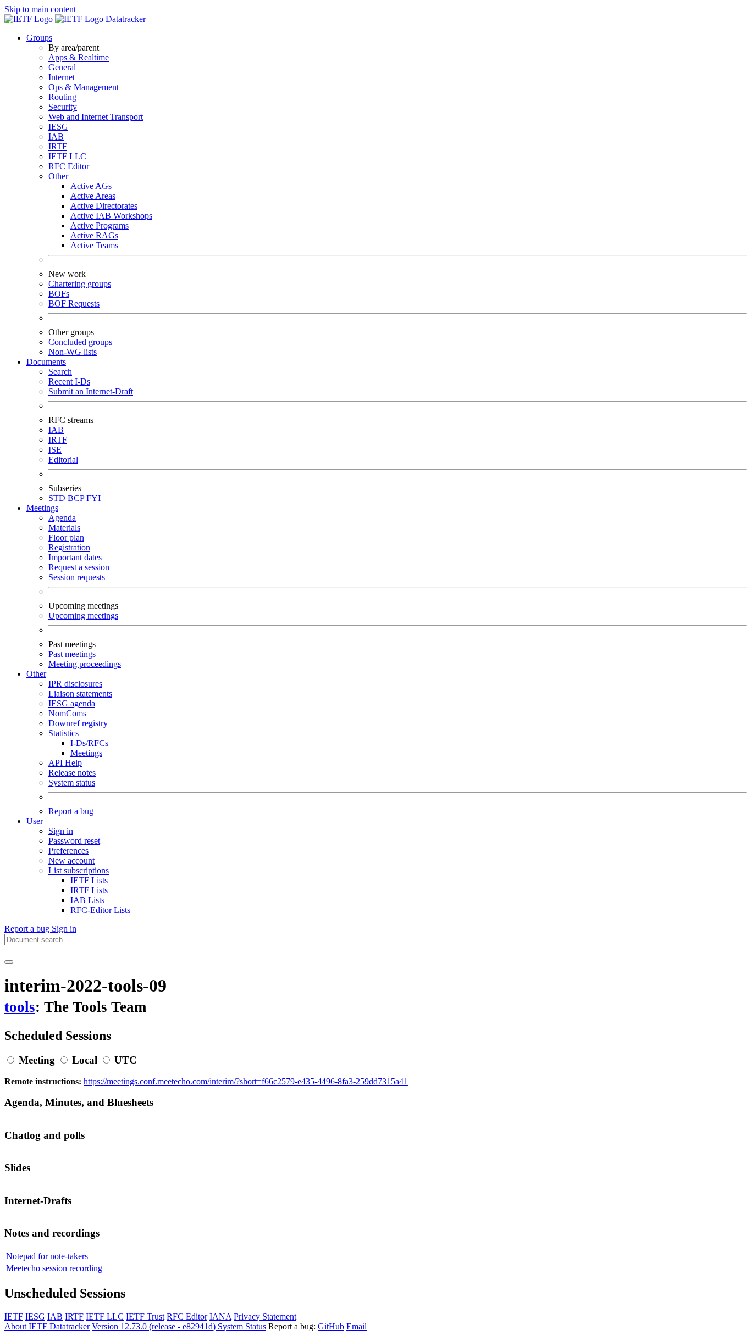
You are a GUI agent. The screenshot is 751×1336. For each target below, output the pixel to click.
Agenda (62, 517)
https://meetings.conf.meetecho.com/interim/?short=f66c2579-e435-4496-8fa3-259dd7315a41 (246, 1081)
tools (19, 1007)
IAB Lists (87, 900)
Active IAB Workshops (111, 215)
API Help (65, 762)
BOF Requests (74, 303)
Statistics (63, 733)
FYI (93, 498)
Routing (62, 97)
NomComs (67, 713)
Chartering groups (79, 283)
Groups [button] (39, 37)
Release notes (72, 772)
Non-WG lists (72, 352)
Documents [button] (46, 361)
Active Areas (92, 196)
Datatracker (124, 19)
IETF (13, 1316)
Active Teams (94, 245)
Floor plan (66, 537)
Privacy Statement (265, 1316)
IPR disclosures (75, 683)
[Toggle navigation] (8, 962)
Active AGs (91, 186)
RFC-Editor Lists (100, 910)
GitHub (331, 1326)
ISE (55, 449)
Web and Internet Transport (95, 116)
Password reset (74, 840)
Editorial (63, 459)
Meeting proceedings (84, 664)
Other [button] (36, 673)
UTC (125, 1060)
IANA (220, 1316)
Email (356, 1326)
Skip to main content (40, 9)
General (62, 67)
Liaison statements (80, 693)
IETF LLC (67, 156)
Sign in (60, 831)
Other (58, 176)
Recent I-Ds (69, 381)
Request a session (78, 567)
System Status (242, 1326)
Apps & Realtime (78, 57)
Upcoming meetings (83, 615)
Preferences (68, 850)
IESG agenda (71, 703)
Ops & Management (83, 87)
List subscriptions (78, 870)
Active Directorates (103, 205)
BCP (77, 498)
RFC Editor (68, 166)
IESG (58, 126)
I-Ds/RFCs (89, 743)
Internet (61, 77)
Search (60, 371)
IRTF (57, 146)
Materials (64, 527)
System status (71, 782)
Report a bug (70, 811)
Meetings (86, 753)
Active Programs (99, 225)
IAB (56, 136)
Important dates (75, 557)
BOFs (58, 293)
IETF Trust (145, 1316)
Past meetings (72, 654)
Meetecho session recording (54, 1268)
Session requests (76, 577)
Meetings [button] (42, 508)
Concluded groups (80, 342)
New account (71, 860)
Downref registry (78, 723)
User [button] (34, 821)
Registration (69, 547)
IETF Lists (89, 880)
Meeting (37, 1060)
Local (84, 1060)
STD (58, 498)
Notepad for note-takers (47, 1256)
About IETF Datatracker (47, 1326)
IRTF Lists (89, 890)
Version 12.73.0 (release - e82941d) (155, 1326)
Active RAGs (94, 235)
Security (62, 107)
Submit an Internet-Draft (90, 391)
